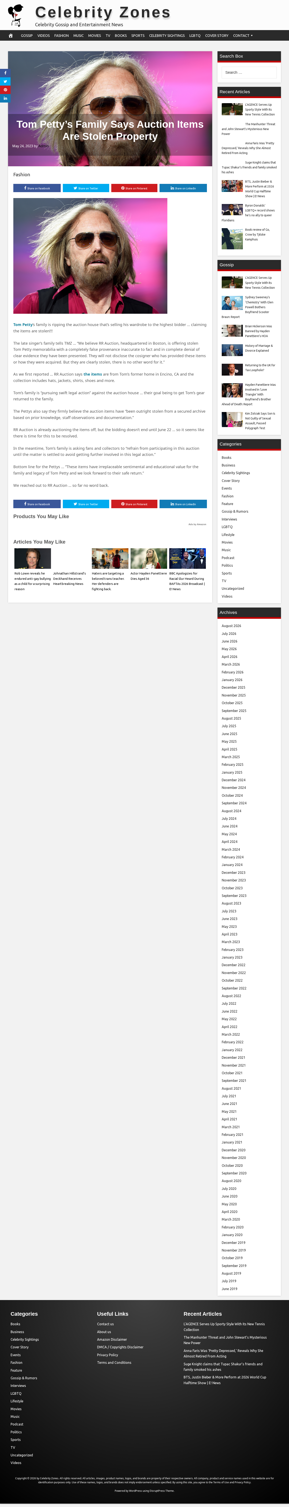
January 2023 (232, 957)
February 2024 (233, 857)
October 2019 (232, 1258)
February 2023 (233, 950)
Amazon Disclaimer (112, 1339)
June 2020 (229, 1196)
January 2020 (232, 1235)
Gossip (27, 35)
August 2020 (231, 1181)
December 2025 (233, 687)
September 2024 (234, 803)
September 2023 (234, 896)
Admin (44, 146)
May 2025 (229, 741)
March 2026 (231, 664)
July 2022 (229, 1003)
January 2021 (232, 1142)
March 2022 (231, 1034)
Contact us (105, 1324)
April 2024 (229, 842)
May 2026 (229, 649)
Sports (137, 35)
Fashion (61, 35)
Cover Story (216, 35)
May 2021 (229, 1111)
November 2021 (234, 1065)
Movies (94, 35)
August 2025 (231, 718)
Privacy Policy (107, 1355)
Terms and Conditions (114, 1362)
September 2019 (234, 1266)
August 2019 (231, 1273)
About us (104, 1332)
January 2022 (232, 1050)
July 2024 (229, 818)
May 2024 (229, 834)
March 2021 (231, 1127)
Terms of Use (221, 1482)
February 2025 (233, 764)
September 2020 (234, 1173)
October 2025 (232, 703)
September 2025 (234, 711)
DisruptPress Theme (162, 1491)
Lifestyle (228, 535)
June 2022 (229, 1011)
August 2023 (231, 903)
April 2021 (229, 1119)
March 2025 (231, 757)
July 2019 (229, 1281)
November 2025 (234, 695)
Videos (43, 35)
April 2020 (229, 1212)
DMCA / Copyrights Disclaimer (120, 1347)
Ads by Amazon (197, 524)
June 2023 (229, 919)
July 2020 (229, 1189)
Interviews (229, 519)
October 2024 (232, 795)
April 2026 (229, 657)
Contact (241, 35)
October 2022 (232, 980)
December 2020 (233, 1150)
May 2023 (229, 926)
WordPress (135, 1491)
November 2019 (234, 1250)
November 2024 (234, 788)
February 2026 (233, 672)
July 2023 (229, 911)
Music (78, 35)
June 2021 (229, 1104)
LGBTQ (195, 35)
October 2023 (232, 888)
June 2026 (229, 641)
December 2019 (233, 1243)
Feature (227, 504)
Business (228, 465)
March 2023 (231, 942)
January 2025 (232, 772)
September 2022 (234, 988)
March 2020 (231, 1219)
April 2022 (229, 1027)
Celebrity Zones (103, 12)
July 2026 (229, 634)
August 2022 (231, 996)
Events (227, 488)
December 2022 (233, 965)
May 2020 (229, 1204)
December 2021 (233, 1057)
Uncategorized (233, 588)
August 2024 (231, 811)
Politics (227, 565)
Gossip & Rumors (235, 511)
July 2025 (229, 726)
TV (108, 35)
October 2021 (232, 1073)
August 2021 (231, 1088)
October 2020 (232, 1165)
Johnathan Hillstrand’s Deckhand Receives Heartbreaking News (69, 579)
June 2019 (229, 1289)
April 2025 (229, 749)
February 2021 (233, 1134)
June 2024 (229, 826)
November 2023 (234, 880)
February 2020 (233, 1227)
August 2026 (231, 626)
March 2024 (231, 849)
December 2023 (233, 872)
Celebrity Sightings (167, 35)
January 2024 (232, 865)
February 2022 (233, 1042)
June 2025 (229, 734)
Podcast (228, 558)
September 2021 (234, 1080)
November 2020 (234, 1158)
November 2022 (234, 973)
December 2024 (233, 780)
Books (121, 35)
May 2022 (229, 1019)
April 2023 (229, 934)
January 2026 (232, 680)
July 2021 (229, 1096)
